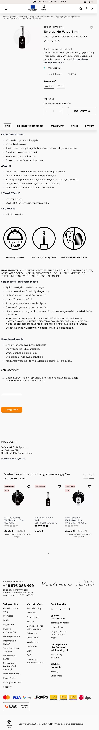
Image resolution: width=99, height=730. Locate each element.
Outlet (6, 620)
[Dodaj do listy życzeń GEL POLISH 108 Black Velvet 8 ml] (29, 487)
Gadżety (7, 687)
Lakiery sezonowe (12, 682)
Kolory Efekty (10, 678)
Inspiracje (32, 646)
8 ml (47, 86)
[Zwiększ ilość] (60, 111)
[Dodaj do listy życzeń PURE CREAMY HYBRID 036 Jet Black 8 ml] (90, 487)
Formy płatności (11, 636)
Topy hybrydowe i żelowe (41, 17)
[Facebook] (56, 609)
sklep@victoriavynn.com (15, 590)
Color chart (56, 676)
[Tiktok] (65, 609)
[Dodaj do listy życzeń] (91, 27)
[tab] (48, 553)
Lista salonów (57, 627)
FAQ (29, 655)
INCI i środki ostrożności (30, 126)
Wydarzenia (33, 642)
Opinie (74, 126)
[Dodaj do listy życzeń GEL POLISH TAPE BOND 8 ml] (59, 487)
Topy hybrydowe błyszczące (67, 17)
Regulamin (9, 624)
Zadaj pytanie (12, 409)
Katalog (55, 671)
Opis (7, 126)
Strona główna (9, 17)
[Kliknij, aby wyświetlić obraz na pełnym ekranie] (22, 37)
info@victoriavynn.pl (13, 458)
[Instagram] (52, 609)
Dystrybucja (33, 617)
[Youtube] (60, 609)
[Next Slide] (91, 476)
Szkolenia (32, 633)
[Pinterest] (69, 609)
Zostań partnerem (60, 623)
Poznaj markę (34, 608)
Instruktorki (33, 637)
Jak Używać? (57, 126)
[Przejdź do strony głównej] (43, 8)
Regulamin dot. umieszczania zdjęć (59, 634)
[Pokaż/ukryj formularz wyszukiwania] (81, 8)
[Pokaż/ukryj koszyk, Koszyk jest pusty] (92, 8)
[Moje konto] (86, 8)
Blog (29, 651)
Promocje (8, 616)
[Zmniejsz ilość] (46, 111)
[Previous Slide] (85, 476)
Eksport (31, 621)
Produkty (23, 17)
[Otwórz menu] (6, 9)
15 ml (61, 86)
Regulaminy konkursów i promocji (9, 666)
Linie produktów (11, 673)
